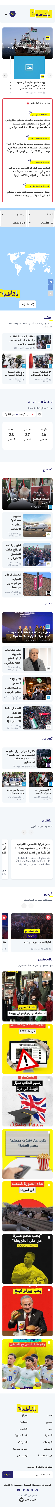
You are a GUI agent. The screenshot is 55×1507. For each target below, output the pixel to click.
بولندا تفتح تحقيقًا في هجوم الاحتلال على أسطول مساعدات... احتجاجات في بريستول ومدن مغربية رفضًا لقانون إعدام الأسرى (31, 88)
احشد (49, 1415)
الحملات (48, 1448)
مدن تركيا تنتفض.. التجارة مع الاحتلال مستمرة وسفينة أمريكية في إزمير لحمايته (32, 848)
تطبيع (49, 1421)
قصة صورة (21, 1435)
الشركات (23, 1442)
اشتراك (7, 1474)
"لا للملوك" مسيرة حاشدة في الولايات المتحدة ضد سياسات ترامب (41, 376)
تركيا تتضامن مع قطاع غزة (37, 942)
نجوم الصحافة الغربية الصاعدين (27, 1048)
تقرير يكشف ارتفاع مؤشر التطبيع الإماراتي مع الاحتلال (12, 553)
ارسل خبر (22, 1455)
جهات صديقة (20, 1448)
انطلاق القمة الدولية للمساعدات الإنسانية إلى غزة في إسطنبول (12, 719)
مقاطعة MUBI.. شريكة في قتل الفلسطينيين (27, 1154)
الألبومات (48, 1442)
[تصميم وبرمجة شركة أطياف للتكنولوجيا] (27, 1499)
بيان (50, 1428)
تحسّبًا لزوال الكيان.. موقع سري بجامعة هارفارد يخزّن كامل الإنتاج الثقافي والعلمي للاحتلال (13, 594)
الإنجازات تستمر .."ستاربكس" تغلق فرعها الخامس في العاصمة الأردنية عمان (12, 691)
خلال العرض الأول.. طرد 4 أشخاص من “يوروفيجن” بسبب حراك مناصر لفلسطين (20, 757)
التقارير (24, 1428)
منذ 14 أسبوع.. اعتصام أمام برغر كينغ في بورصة (27, 996)
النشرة (49, 1435)
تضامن (24, 1421)
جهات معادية (45, 1455)
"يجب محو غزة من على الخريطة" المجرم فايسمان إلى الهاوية (27, 1259)
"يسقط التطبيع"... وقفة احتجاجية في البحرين (28, 500)
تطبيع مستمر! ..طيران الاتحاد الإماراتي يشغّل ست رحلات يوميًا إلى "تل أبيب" (13, 533)
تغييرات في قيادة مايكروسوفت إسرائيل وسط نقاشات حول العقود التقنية (14, 796)
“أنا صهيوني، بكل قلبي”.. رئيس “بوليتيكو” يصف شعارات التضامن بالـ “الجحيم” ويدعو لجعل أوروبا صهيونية (41, 799)
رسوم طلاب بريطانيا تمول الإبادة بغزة (27, 1101)
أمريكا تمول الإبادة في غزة (27, 1206)
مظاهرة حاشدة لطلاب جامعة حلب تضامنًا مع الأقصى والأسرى (22, 340)
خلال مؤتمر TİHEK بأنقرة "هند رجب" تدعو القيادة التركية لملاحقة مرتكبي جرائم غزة (28, 636)
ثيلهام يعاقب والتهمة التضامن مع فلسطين (27, 1364)
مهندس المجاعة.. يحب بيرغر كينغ (28, 1311)
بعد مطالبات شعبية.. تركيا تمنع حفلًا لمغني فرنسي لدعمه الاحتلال (13, 662)
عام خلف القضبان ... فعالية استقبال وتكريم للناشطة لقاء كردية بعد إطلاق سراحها (14, 377)
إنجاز (25, 1415)
